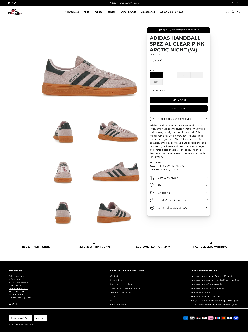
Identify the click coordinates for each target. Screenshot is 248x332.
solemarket (19, 324)
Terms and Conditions (120, 292)
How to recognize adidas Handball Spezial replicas (215, 280)
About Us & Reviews (171, 12)
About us (114, 296)
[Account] (227, 11)
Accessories (148, 12)
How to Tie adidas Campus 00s (205, 296)
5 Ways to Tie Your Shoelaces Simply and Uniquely (215, 300)
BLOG (113, 300)
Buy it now (179, 108)
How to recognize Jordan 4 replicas (207, 284)
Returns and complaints (121, 284)
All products (72, 12)
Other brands (128, 12)
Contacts (114, 276)
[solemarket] (15, 11)
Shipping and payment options (125, 288)
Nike (86, 12)
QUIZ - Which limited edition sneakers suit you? (214, 304)
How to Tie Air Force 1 (201, 292)
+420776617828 (16, 291)
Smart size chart (158, 90)
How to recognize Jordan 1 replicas (207, 288)
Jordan (112, 12)
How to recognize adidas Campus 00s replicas (213, 276)
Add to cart (178, 100)
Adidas (98, 12)
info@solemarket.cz (18, 288)
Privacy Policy (116, 280)
